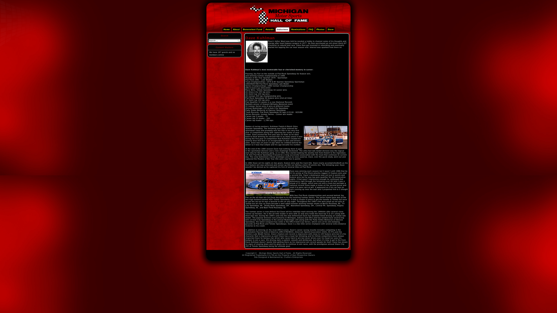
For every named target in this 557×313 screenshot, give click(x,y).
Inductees (282, 29)
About (236, 29)
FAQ (311, 29)
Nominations (298, 29)
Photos (320, 29)
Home (227, 29)
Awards (269, 29)
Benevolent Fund (252, 29)
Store (331, 29)
